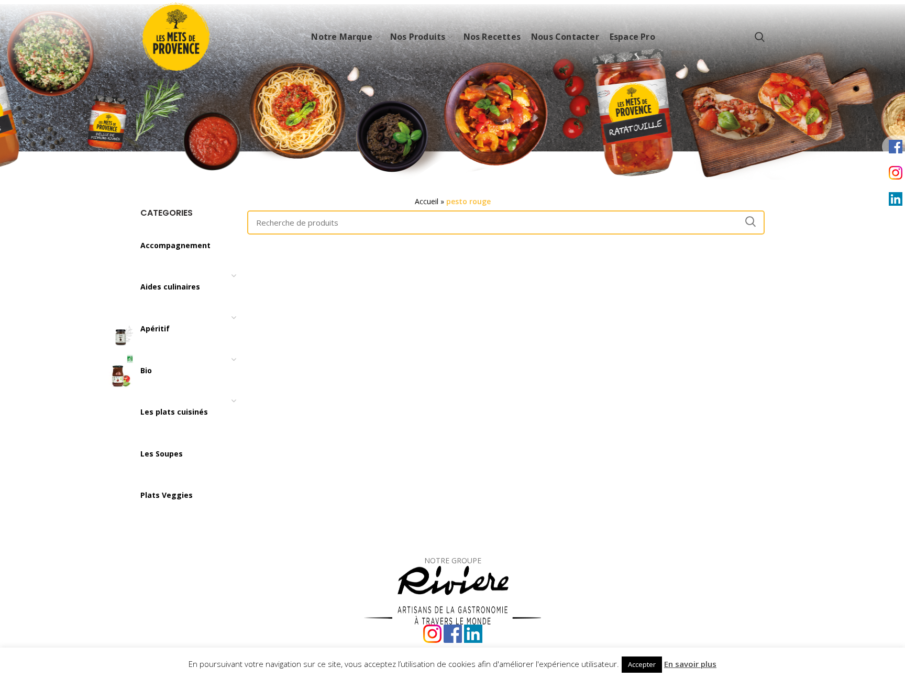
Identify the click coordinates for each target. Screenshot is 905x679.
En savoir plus (690, 664)
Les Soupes (161, 454)
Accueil (426, 201)
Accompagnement (175, 245)
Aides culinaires (170, 287)
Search (750, 221)
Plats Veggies (166, 495)
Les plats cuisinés (174, 412)
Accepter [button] (642, 664)
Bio (146, 370)
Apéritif (155, 328)
